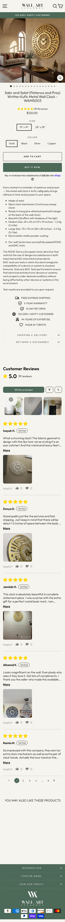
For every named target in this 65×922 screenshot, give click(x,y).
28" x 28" (40, 127)
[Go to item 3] (53, 406)
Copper (51, 143)
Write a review (23, 390)
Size (32, 121)
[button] (26, 108)
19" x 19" (24, 127)
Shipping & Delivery (32, 335)
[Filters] (49, 390)
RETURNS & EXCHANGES (32, 342)
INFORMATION (31, 868)
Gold (11, 143)
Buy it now (32, 167)
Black (24, 143)
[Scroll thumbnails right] (57, 406)
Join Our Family (31, 884)
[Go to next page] (55, 780)
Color (32, 137)
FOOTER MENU (31, 876)
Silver (37, 143)
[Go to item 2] (33, 406)
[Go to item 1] (14, 406)
